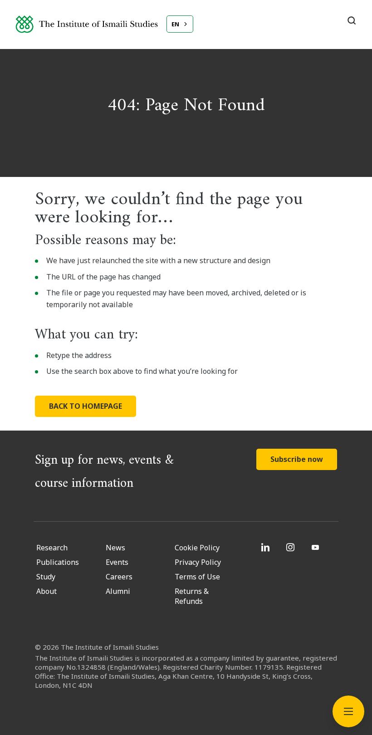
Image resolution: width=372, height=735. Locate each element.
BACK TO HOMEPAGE (85, 406)
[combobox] (179, 24)
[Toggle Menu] (348, 711)
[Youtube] (316, 547)
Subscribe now (296, 459)
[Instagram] (291, 547)
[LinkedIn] (266, 547)
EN (175, 24)
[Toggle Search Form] (351, 20)
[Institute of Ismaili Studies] (86, 24)
